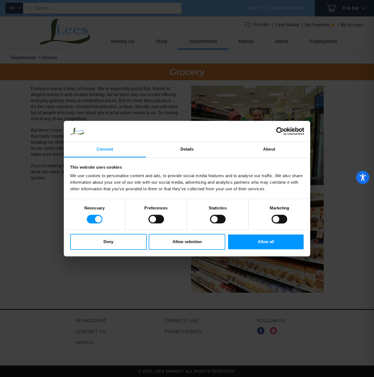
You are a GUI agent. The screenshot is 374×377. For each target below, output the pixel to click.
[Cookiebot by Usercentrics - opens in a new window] (280, 131)
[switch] (156, 219)
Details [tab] (187, 149)
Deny (108, 242)
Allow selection (187, 242)
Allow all (266, 242)
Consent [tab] (105, 149)
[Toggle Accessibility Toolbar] (363, 177)
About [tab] (269, 149)
